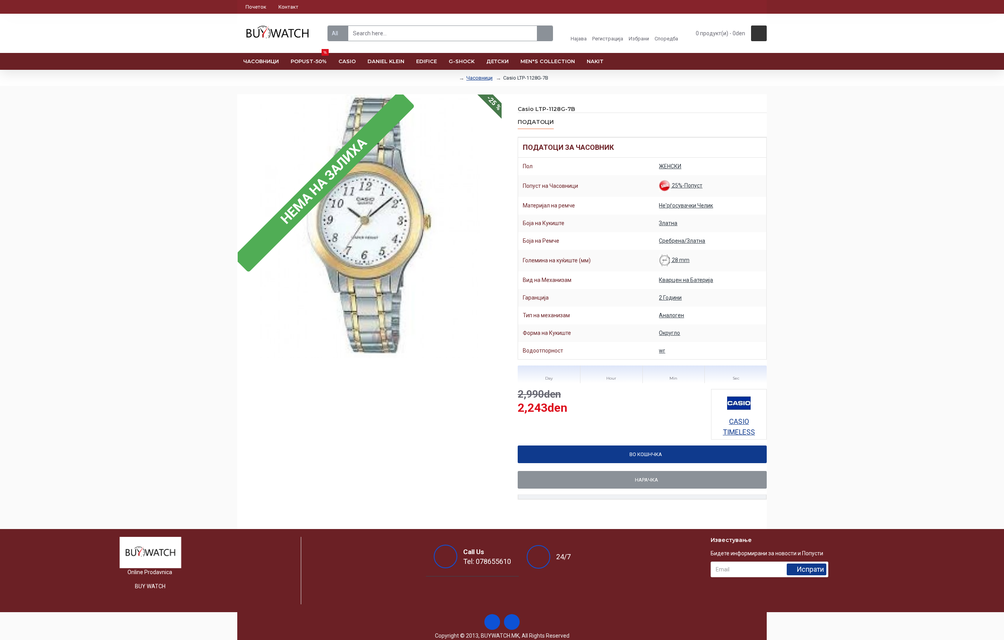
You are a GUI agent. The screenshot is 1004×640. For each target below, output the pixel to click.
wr (662, 350)
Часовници (479, 78)
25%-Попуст (686, 185)
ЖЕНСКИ (670, 166)
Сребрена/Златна (682, 241)
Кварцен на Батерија (686, 280)
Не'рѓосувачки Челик (686, 205)
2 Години (670, 298)
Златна (668, 223)
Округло (669, 333)
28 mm (680, 260)
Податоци (536, 122)
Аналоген (671, 315)
